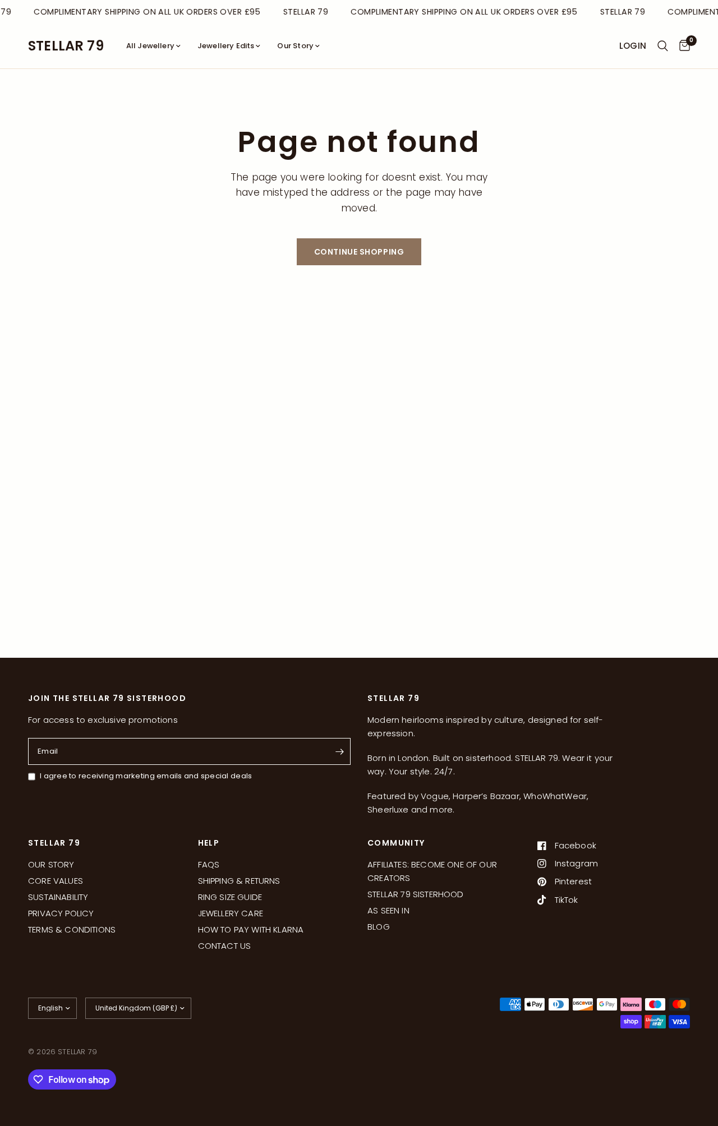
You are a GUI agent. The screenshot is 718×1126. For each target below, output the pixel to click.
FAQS (209, 864)
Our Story (295, 45)
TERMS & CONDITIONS (72, 929)
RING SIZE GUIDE (230, 897)
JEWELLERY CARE (230, 913)
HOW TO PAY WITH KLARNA (251, 929)
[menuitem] (153, 46)
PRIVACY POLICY (61, 913)
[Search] (663, 46)
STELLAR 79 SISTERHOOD (415, 894)
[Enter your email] (339, 751)
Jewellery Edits (226, 45)
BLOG (378, 927)
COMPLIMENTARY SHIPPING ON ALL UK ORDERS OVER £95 (145, 12)
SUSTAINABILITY (58, 897)
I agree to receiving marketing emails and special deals (146, 775)
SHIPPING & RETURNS (239, 881)
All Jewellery (150, 45)
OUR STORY (51, 864)
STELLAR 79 (66, 46)
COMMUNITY (396, 843)
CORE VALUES (55, 881)
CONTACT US (224, 946)
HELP (209, 843)
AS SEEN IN (388, 910)
